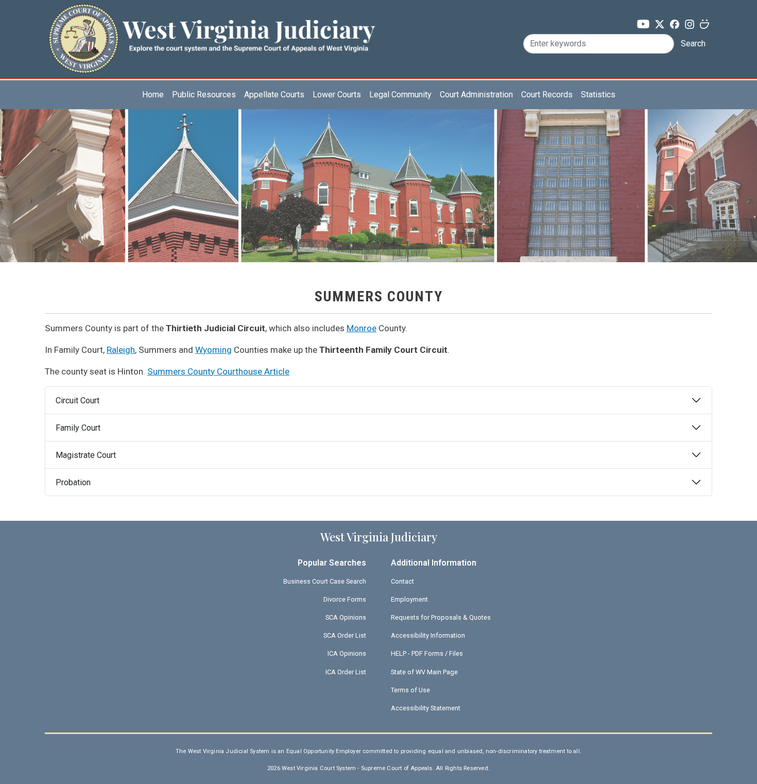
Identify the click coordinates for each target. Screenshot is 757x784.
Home (153, 94)
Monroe (361, 328)
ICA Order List (345, 672)
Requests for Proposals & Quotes (441, 617)
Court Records (547, 94)
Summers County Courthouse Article (218, 371)
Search (693, 43)
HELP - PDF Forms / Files (427, 653)
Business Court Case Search (324, 581)
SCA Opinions (345, 617)
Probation (73, 482)
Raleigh (121, 350)
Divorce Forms (344, 599)
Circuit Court (77, 400)
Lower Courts (337, 94)
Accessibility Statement (425, 708)
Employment (409, 599)
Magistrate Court (86, 455)
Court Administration (476, 94)
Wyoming (213, 350)
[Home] (211, 22)
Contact (402, 581)
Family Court (78, 428)
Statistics (598, 94)
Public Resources (204, 94)
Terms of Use (410, 690)
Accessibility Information (428, 635)
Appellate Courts (274, 94)
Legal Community (400, 94)
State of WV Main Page (424, 672)
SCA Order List (344, 635)
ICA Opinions (347, 653)
